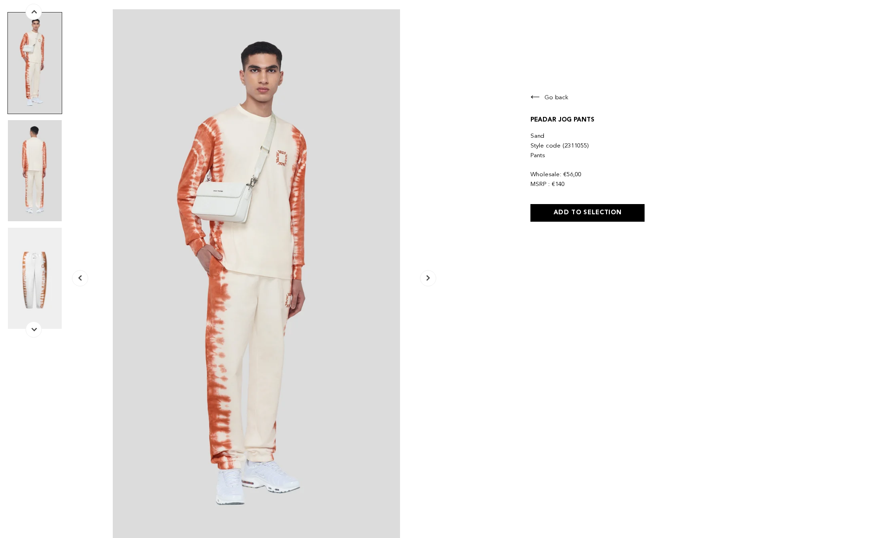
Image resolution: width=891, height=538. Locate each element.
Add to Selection (588, 213)
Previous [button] (80, 278)
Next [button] (428, 278)
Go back (556, 98)
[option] (35, 63)
